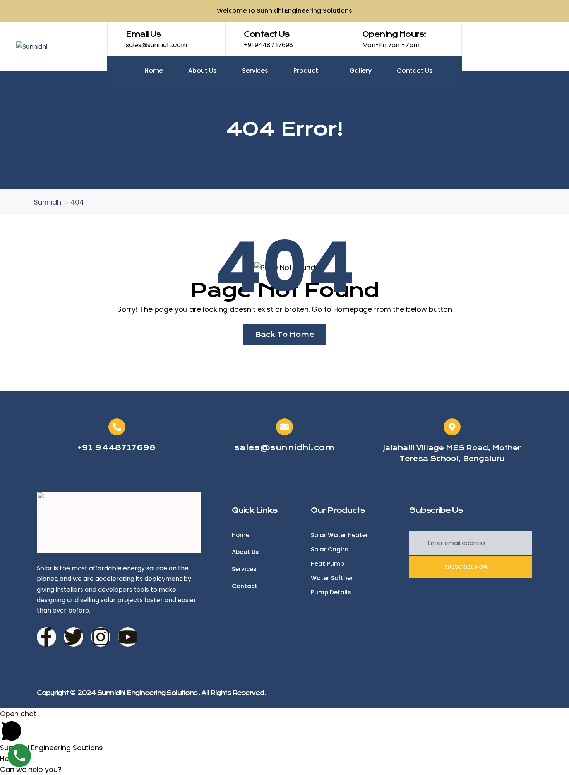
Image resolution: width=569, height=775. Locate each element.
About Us (202, 70)
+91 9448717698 (117, 447)
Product (306, 70)
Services (255, 70)
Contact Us (415, 70)
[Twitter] (73, 637)
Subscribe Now (467, 567)
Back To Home (284, 334)
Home (153, 70)
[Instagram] (100, 637)
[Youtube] (127, 637)
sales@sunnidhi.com (284, 447)
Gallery (361, 70)
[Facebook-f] (46, 637)
